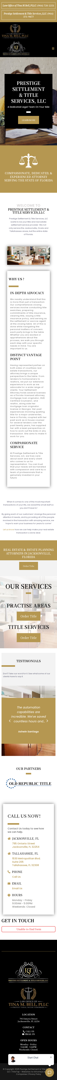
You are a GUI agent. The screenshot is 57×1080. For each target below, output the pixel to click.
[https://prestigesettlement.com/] (16, 48)
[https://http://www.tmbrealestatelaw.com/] (28, 31)
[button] (52, 48)
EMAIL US (30, 1034)
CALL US (30, 1031)
